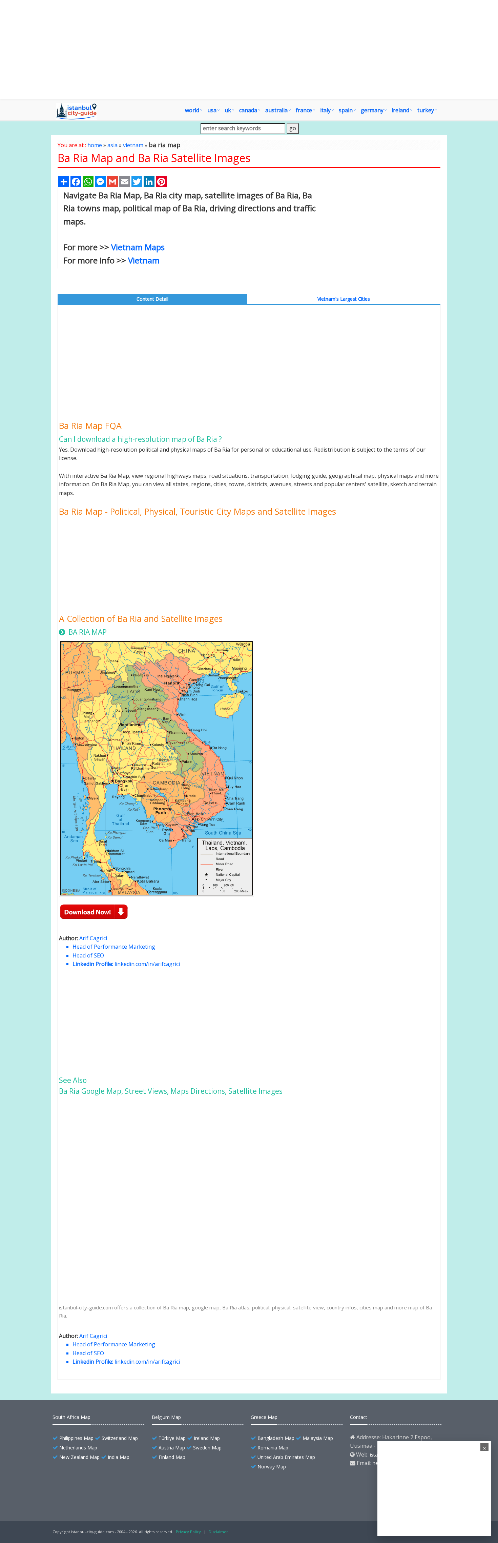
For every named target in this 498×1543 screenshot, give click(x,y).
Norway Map (271, 1466)
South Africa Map (71, 1417)
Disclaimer (218, 1531)
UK (228, 110)
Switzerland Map (120, 1438)
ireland (400, 110)
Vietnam (144, 260)
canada (248, 110)
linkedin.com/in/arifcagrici (147, 964)
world (192, 110)
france (304, 110)
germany (372, 110)
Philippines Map (76, 1438)
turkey (425, 110)
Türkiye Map (172, 1438)
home (94, 145)
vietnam (133, 145)
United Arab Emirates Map (286, 1457)
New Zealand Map (79, 1457)
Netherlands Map (78, 1447)
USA (211, 110)
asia (112, 145)
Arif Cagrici (93, 938)
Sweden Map (207, 1447)
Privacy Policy (188, 1531)
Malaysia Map (318, 1438)
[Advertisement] (249, 49)
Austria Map (172, 1447)
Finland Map (172, 1457)
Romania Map (272, 1447)
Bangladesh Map (275, 1438)
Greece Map (264, 1417)
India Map (118, 1457)
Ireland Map (207, 1438)
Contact (358, 1417)
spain (346, 110)
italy (325, 110)
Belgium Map (166, 1417)
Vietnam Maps (138, 247)
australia (276, 110)
